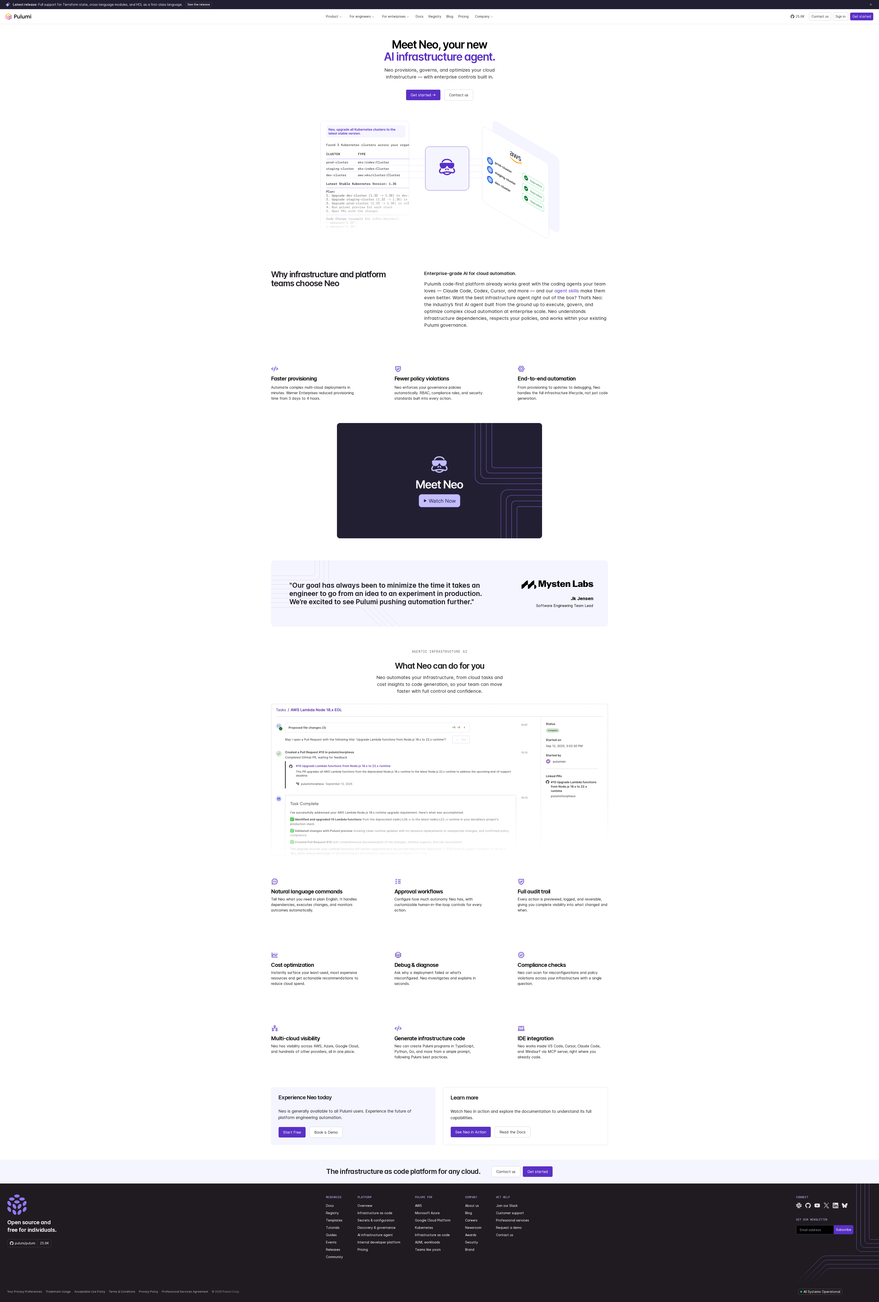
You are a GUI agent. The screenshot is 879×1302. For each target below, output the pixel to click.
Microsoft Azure (427, 1213)
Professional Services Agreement (185, 1291)
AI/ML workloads (427, 1242)
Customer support (510, 1213)
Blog (449, 16)
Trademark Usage (58, 1291)
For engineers (360, 16)
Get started (861, 16)
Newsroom (473, 1227)
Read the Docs (512, 1132)
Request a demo (509, 1227)
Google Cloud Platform (432, 1220)
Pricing (463, 16)
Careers (471, 1220)
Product (332, 16)
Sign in (841, 16)
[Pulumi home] (18, 16)
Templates (334, 1220)
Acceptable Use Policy (89, 1291)
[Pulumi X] (826, 1205)
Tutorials (332, 1227)
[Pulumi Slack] (799, 1205)
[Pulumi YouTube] (817, 1205)
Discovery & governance (377, 1227)
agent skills (566, 291)
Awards (470, 1235)
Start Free (292, 1132)
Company (482, 16)
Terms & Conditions (122, 1291)
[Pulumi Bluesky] (844, 1205)
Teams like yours (428, 1249)
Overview (365, 1206)
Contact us (820, 16)
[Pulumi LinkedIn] (835, 1205)
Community (334, 1257)
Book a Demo (326, 1132)
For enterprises (394, 16)
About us (472, 1206)
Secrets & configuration (376, 1220)
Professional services (512, 1220)
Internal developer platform (379, 1242)
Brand (469, 1249)
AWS (418, 1206)
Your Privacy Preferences (24, 1291)
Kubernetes (424, 1227)
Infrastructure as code (375, 1213)
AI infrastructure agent (375, 1235)
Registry (435, 16)
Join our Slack (507, 1206)
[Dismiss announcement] (871, 4)
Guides (331, 1235)
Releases (333, 1249)
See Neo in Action (470, 1132)
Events (331, 1242)
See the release (198, 4)
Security (471, 1242)
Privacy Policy (148, 1291)
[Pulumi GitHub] (808, 1205)
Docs (419, 16)
